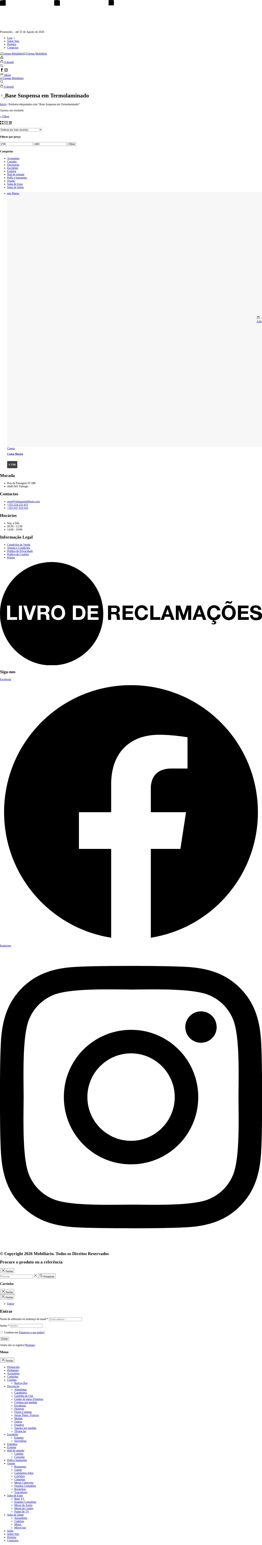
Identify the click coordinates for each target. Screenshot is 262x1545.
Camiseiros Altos (23, 1473)
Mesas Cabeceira (23, 1482)
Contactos (12, 47)
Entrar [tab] (10, 1303)
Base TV (19, 1498)
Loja (9, 37)
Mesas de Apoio (23, 1505)
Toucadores (20, 1492)
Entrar (4, 1338)
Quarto (11, 180)
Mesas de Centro (23, 1508)
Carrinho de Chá (23, 1395)
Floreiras (19, 1408)
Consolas (19, 1456)
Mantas (18, 1418)
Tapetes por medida (25, 1428)
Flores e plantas (23, 1411)
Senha (4, 1325)
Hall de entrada (15, 174)
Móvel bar (20, 1527)
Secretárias (20, 1440)
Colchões (19, 1476)
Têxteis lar (20, 1431)
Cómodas (19, 1479)
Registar (30, 1345)
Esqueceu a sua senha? (32, 1332)
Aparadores (20, 1517)
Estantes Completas (25, 1501)
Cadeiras (19, 1521)
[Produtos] (2, 95)
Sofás (10, 1530)
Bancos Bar (20, 1383)
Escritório (12, 168)
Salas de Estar (15, 184)
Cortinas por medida (25, 1402)
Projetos (11, 44)
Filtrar (72, 144)
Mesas (17, 1524)
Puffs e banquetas (17, 177)
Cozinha (12, 161)
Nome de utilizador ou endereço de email (24, 1319)
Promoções (13, 1367)
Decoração (13, 164)
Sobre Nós (13, 41)
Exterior (11, 171)
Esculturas (20, 1405)
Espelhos (12, 1444)
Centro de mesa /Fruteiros (28, 1399)
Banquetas (20, 1466)
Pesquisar (48, 1276)
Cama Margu (15, 453)
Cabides (18, 1453)
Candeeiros (20, 1392)
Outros (18, 1421)
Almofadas (20, 1389)
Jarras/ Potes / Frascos (26, 1415)
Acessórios (13, 158)
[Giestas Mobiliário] (12, 78)
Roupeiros (20, 1489)
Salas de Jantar (15, 187)
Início (3, 104)
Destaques (13, 1370)
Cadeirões (12, 1376)
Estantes (19, 1437)
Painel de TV (21, 1511)
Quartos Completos (25, 1485)
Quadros (19, 1424)
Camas (18, 1469)
